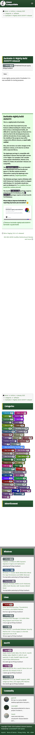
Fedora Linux (9, 431)
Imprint (3, 732)
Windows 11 (9, 570)
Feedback (22, 431)
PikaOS (21, 469)
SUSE (7, 490)
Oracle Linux (9, 469)
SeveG (13, 714)
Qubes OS (7, 475)
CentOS (18, 422)
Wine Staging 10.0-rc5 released (14, 233)
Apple (8, 650)
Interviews (24, 441)
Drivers (7, 428)
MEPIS (20, 462)
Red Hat (19, 475)
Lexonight (14, 706)
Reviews (8, 478)
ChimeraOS (8, 425)
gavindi (13, 698)
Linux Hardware (22, 450)
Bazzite (19, 419)
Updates (8, 493)
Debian (19, 425)
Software (9, 65)
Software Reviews (9, 487)
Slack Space (20, 481)
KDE (6, 444)
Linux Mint (8, 453)
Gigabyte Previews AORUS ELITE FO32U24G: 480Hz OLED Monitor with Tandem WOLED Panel (16, 586)
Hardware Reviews (10, 441)
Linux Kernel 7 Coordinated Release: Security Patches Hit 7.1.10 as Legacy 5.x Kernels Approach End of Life (17, 631)
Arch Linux (8, 419)
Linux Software (23, 456)
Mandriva (20, 459)
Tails (16, 490)
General (7, 434)
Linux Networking (22, 453)
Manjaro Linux (9, 462)
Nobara (18, 465)
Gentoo (19, 434)
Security (8, 481)
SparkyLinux (23, 487)
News (5, 74)
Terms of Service (12, 732)
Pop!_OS (7, 472)
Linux (16, 444)
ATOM (32, 732)
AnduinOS (18, 416)
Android (7, 416)
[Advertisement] (17, 36)
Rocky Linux (20, 478)
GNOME (7, 438)
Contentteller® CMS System (17, 729)
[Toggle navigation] (32, 3)
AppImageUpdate (21, 175)
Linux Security (9, 456)
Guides (17, 438)
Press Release (19, 472)
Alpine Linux (21, 413)
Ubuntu (26, 490)
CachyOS (7, 422)
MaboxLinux (8, 459)
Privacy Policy (22, 732)
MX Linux (7, 465)
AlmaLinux (8, 413)
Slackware (8, 484)
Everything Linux (21, 428)
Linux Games (8, 450)
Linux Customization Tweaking (13, 447)
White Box (19, 493)
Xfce (6, 497)
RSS (28, 732)
